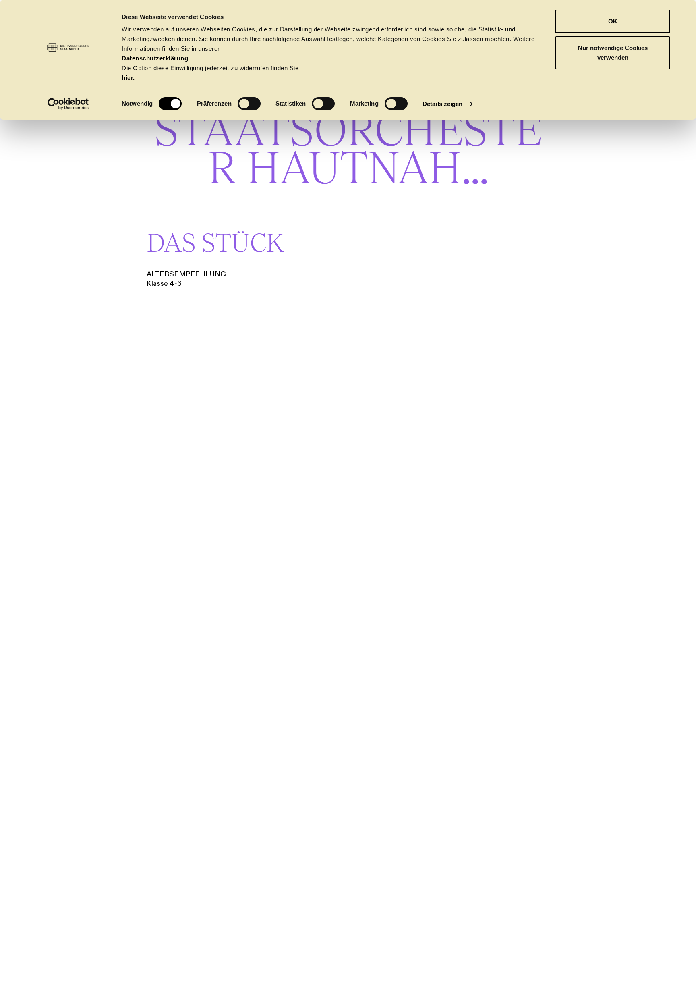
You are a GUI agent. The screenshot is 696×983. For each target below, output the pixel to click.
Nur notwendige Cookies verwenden (613, 52)
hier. (128, 77)
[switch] (249, 103)
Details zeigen (442, 103)
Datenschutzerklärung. (156, 58)
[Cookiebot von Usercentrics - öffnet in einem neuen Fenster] (68, 104)
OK (612, 21)
